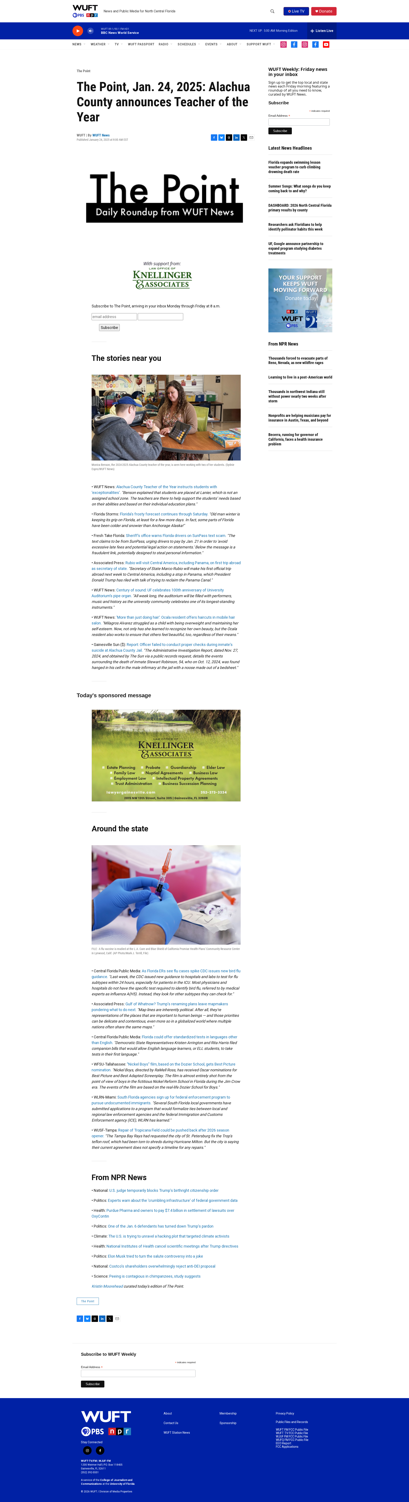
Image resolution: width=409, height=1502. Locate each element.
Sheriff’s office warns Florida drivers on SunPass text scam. (176, 535)
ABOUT (232, 44)
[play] (77, 31)
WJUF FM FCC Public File (292, 1436)
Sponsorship (228, 1423)
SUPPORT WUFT (259, 44)
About (168, 1413)
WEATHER (98, 44)
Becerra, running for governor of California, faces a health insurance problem (295, 439)
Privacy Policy (285, 1413)
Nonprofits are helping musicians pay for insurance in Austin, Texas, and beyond (299, 417)
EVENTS (211, 44)
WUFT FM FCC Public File (292, 1429)
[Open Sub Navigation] (84, 44)
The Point (83, 71)
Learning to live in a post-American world (300, 377)
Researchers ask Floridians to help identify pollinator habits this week (295, 226)
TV (117, 44)
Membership (228, 1413)
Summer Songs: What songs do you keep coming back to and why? (299, 188)
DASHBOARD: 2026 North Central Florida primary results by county (299, 207)
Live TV (298, 11)
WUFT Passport (141, 44)
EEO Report (283, 1443)
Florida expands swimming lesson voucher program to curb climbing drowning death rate (294, 167)
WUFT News (101, 135)
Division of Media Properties (115, 1491)
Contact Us (171, 1423)
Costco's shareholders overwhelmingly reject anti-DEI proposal (162, 1266)
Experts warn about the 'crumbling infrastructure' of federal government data (173, 1200)
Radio (163, 44)
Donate (325, 11)
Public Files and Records (292, 1422)
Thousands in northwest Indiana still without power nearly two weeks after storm (297, 396)
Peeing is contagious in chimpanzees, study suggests (155, 1276)
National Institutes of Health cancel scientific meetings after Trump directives (172, 1246)
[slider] (97, 31)
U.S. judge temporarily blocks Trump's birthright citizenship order (164, 1190)
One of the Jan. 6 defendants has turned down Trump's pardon (160, 1226)
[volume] (90, 31)
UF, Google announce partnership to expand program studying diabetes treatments (295, 248)
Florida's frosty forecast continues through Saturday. (164, 514)
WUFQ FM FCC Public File (292, 1440)
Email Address (279, 116)
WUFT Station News (177, 1432)
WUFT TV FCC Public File (292, 1433)
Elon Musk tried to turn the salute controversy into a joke (155, 1256)
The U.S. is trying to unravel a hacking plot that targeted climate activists (168, 1236)
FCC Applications (287, 1446)
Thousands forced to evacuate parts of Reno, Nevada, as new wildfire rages (298, 360)
